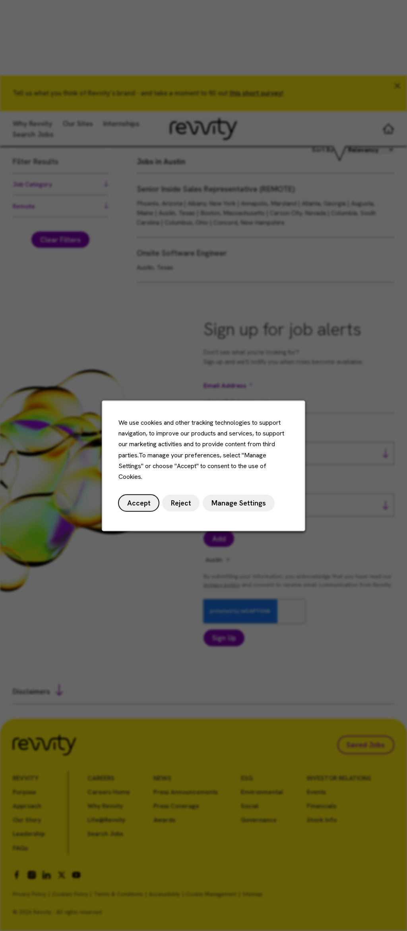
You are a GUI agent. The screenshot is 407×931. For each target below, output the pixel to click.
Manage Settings (238, 502)
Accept (139, 502)
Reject (181, 502)
